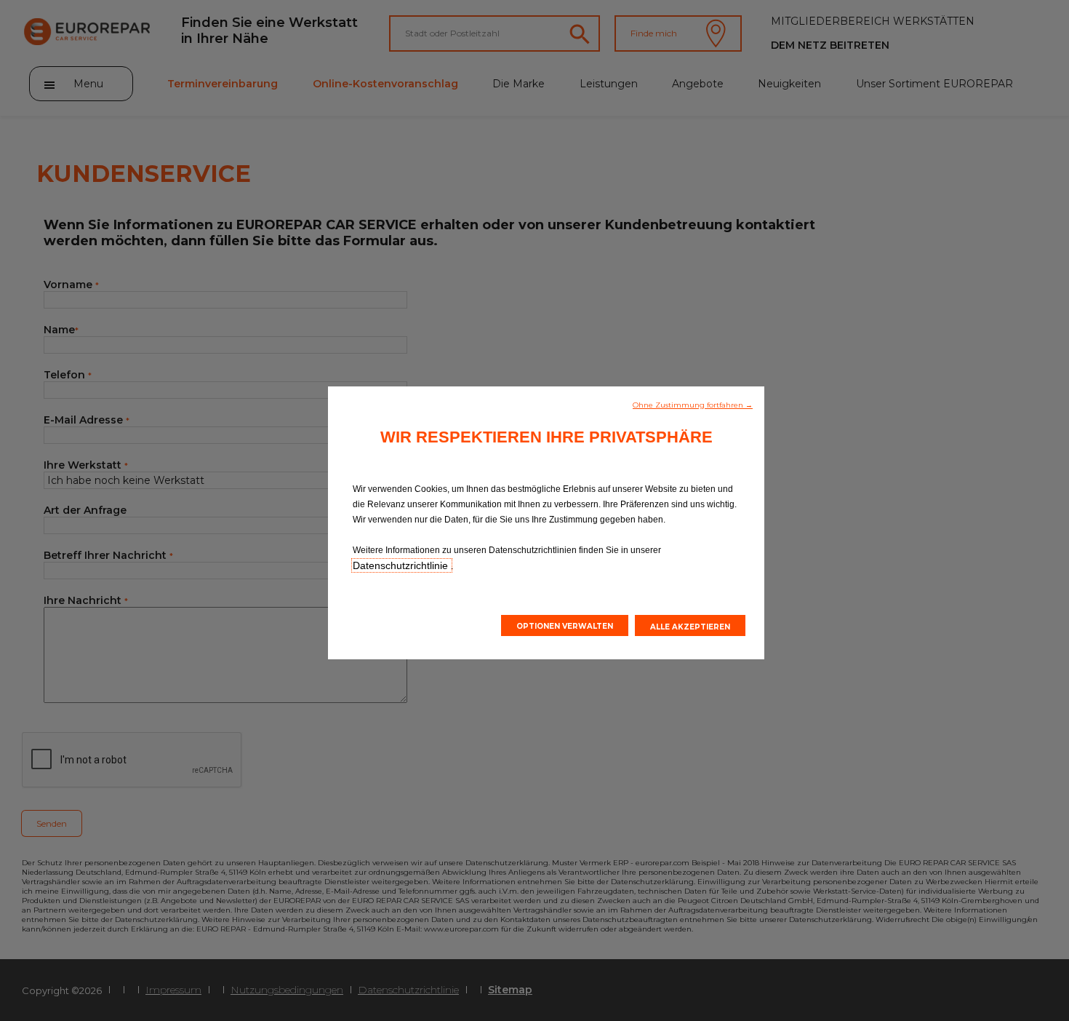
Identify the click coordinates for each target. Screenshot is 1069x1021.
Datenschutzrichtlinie (402, 565)
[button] (693, 404)
